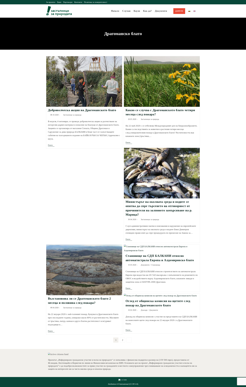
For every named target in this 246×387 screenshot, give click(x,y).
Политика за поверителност (95, 2)
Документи (145, 265)
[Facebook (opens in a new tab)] (193, 2)
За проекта (50, 2)
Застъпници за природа (72, 115)
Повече (51, 145)
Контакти (78, 2)
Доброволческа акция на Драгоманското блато (82, 110)
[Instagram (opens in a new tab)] (196, 2)
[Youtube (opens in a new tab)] (199, 2)
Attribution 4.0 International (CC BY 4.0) (123, 384)
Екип (59, 2)
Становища (155, 265)
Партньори (67, 2)
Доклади (144, 310)
